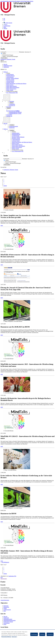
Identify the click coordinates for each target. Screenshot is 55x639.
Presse (4, 624)
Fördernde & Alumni (8, 621)
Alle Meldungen (5, 562)
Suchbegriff (3, 52)
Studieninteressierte (7, 65)
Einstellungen (34, 634)
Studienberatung (10, 74)
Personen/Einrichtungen (7, 55)
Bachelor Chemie (10, 79)
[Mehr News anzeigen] (1, 562)
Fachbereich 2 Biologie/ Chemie (8, 59)
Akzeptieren (50, 634)
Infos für (5, 64)
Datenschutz (6, 607)
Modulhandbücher (10, 75)
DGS (4, 611)
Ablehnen (42, 634)
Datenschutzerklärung (6, 636)
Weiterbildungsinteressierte (9, 620)
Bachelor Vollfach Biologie (12, 78)
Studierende (6, 67)
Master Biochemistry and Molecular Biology (16, 83)
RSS (2, 577)
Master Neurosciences (11, 88)
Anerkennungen (10, 77)
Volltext (4, 53)
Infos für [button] (5, 123)
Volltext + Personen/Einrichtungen (10, 56)
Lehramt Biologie (10, 81)
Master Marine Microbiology (12, 87)
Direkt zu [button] (5, 129)
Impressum (5, 605)
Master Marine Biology (11, 86)
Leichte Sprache (7, 609)
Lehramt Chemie (10, 82)
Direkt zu (5, 71)
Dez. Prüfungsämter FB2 (12, 92)
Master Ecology (9, 84)
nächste (5, 185)
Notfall (5, 608)
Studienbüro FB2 (12, 576)
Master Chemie (9, 90)
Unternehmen (6, 623)
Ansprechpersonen (5, 600)
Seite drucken (4, 578)
